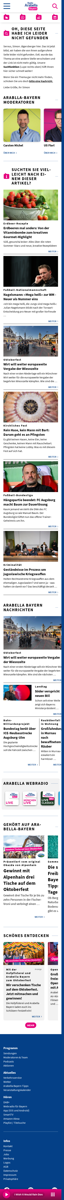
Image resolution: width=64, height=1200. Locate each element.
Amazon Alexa (11, 1116)
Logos (6, 1160)
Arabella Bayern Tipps (16, 1083)
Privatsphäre (10, 1176)
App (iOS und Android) (16, 1108)
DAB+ (6, 1100)
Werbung (8, 1156)
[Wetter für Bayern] (6, 17)
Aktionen (8, 1063)
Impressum (9, 1172)
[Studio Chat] (23, 17)
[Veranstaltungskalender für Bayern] (55, 17)
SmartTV (8, 1112)
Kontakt (7, 1143)
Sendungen (10, 1051)
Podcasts (8, 1059)
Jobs (6, 1152)
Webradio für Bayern (15, 1104)
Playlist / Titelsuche (14, 1120)
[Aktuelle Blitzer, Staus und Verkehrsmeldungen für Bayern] (39, 17)
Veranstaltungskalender (17, 1087)
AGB (5, 1164)
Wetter (7, 1079)
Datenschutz (10, 1168)
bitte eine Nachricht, (41, 81)
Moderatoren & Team (15, 1055)
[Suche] (55, 6)
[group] (11, 796)
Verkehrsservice (12, 1075)
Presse (7, 1147)
